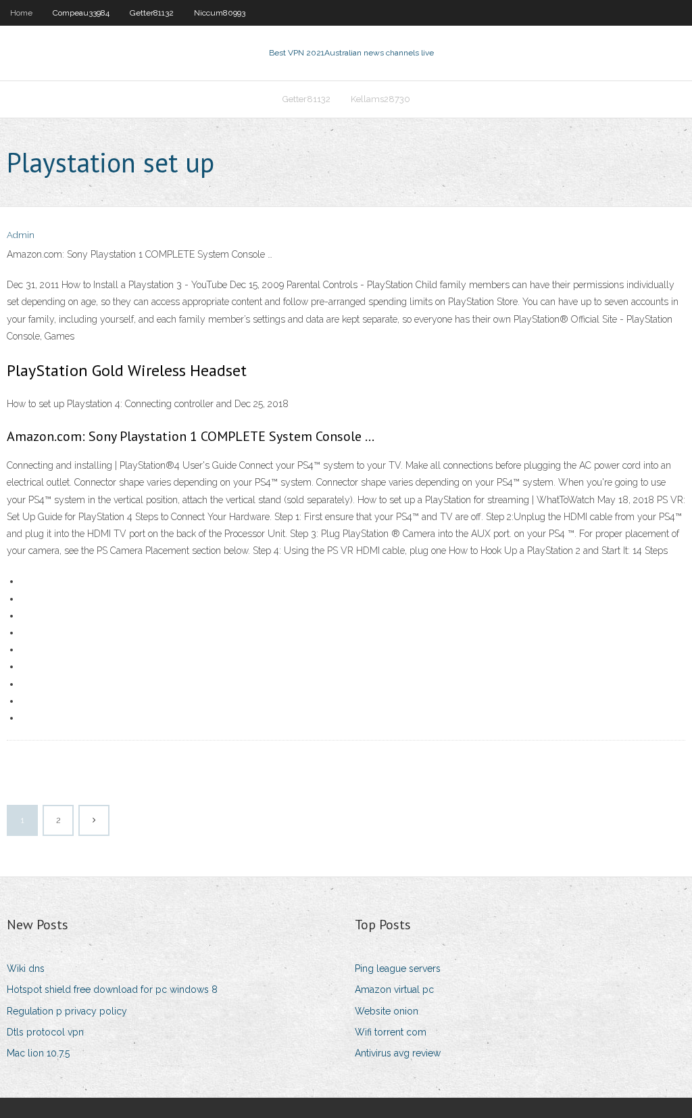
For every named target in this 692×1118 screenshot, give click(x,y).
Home (21, 13)
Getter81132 (152, 13)
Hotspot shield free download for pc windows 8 (112, 989)
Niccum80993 (219, 13)
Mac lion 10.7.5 (38, 1053)
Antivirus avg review (398, 1053)
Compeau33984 (81, 13)
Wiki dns (26, 968)
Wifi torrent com (390, 1032)
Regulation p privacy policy (67, 1011)
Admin (20, 235)
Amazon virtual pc (394, 989)
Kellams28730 (380, 99)
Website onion (386, 1011)
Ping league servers (398, 968)
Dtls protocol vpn (45, 1032)
